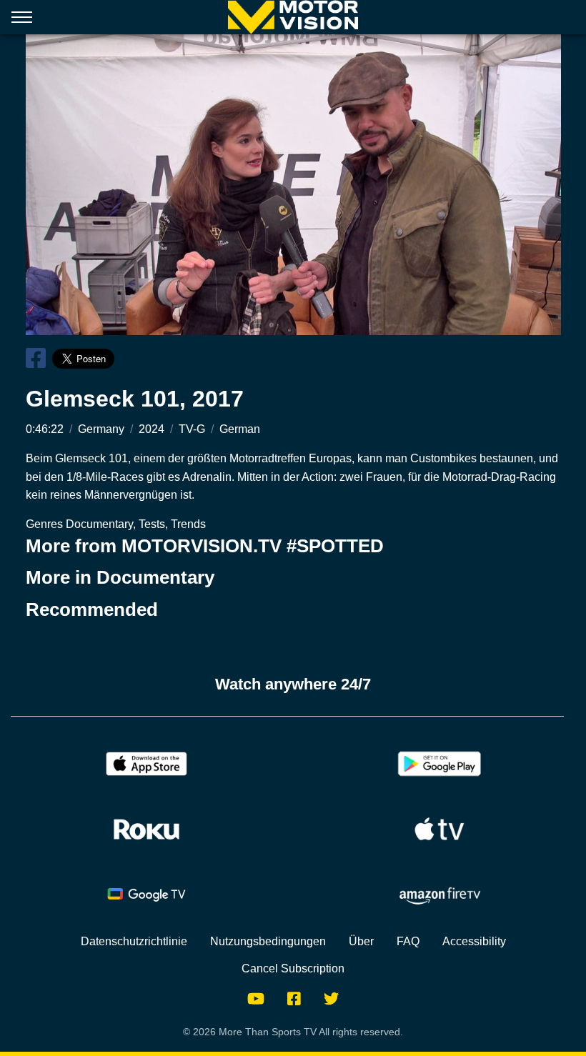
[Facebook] (294, 999)
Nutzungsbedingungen (268, 941)
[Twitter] (331, 999)
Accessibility (474, 941)
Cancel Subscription (293, 968)
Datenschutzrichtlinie (134, 941)
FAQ (408, 941)
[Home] (292, 17)
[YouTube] (256, 999)
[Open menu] (21, 20)
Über (361, 941)
